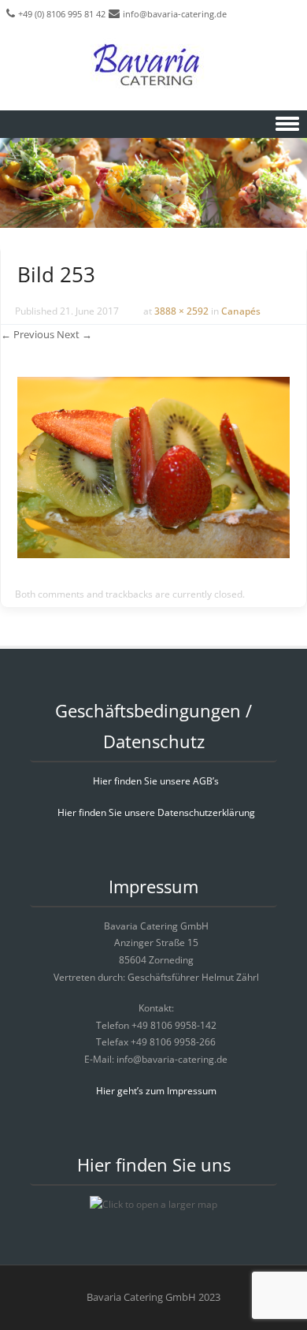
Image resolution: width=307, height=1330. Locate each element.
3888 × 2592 (181, 311)
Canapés (241, 311)
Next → (74, 334)
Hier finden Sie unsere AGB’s (156, 781)
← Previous (27, 334)
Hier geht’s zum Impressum (156, 1090)
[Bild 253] (153, 553)
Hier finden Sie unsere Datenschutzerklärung (156, 812)
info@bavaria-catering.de (175, 14)
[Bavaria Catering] (153, 67)
